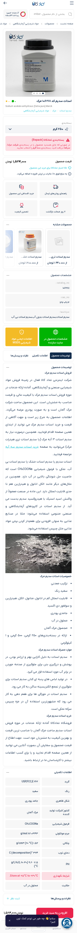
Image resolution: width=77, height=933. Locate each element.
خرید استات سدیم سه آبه (22, 447)
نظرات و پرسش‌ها (19, 355)
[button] (43, 93)
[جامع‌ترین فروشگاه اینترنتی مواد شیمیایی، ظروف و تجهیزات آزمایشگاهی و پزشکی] (38, 4)
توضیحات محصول (60, 355)
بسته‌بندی (67, 123)
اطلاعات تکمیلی (40, 355)
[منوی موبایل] (72, 3)
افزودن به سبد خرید (54, 913)
